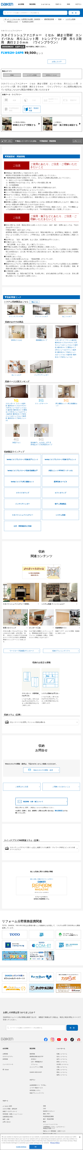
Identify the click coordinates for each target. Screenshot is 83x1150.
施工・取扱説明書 (48, 1119)
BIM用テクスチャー (49, 1111)
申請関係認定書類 (48, 1116)
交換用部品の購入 (8, 1116)
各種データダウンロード (10, 1111)
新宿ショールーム (62, 1061)
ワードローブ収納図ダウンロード (22, 651)
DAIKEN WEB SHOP (36, 1072)
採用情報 (5, 1059)
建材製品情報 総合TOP (36, 1056)
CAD (44, 1108)
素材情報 (32, 1054)
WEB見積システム (35, 1090)
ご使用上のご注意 (21, 787)
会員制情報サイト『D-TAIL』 (38, 1085)
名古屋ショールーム (62, 1064)
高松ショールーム (62, 1072)
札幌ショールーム (62, 1054)
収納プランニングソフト (61, 651)
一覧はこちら (34, 302)
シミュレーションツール (50, 1124)
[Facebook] (46, 1041)
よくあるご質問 (7, 1106)
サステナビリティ (8, 1056)
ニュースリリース (8, 1064)
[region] (41, 1142)
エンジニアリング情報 (36, 1067)
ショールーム (61, 1048)
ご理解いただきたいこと (61, 787)
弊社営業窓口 (59, 810)
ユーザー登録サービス (36, 1088)
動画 (44, 1121)
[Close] (80, 1137)
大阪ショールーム (62, 1067)
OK (36, 1147)
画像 (44, 1106)
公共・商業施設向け (37, 1061)
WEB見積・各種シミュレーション (13, 1114)
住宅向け (33, 1059)
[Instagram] (52, 1041)
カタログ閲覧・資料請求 (10, 1109)
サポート (5, 1101)
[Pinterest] (65, 1041)
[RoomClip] (78, 1041)
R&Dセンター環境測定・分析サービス (54, 1131)
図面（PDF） (47, 1114)
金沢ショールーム (62, 1059)
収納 (12, 75)
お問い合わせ (7, 1122)
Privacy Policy (55, 1143)
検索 (74, 13)
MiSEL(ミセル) (51, 75)
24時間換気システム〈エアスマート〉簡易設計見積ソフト (54, 1127)
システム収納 (32, 75)
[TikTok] (72, 1041)
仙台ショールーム (62, 1056)
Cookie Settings (21, 1147)
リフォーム (34, 1064)
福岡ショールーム (62, 1075)
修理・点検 (6, 1119)
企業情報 (5, 1054)
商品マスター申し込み (49, 1133)
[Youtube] (59, 1041)
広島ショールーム (62, 1069)
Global (7, 1069)
